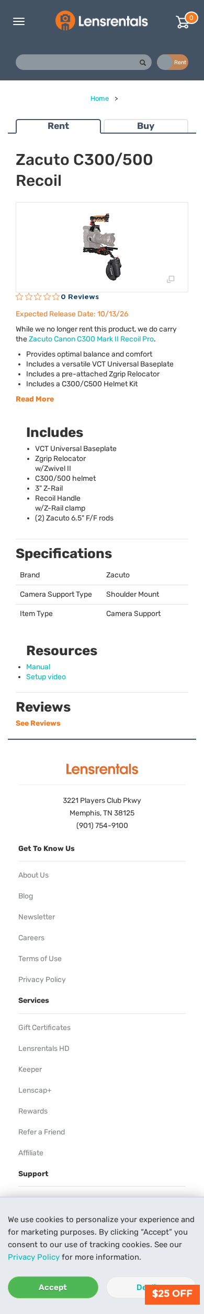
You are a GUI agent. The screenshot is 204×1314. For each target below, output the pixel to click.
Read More (35, 399)
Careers (31, 937)
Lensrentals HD (44, 1048)
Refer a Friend (41, 1132)
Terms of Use (40, 958)
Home (99, 98)
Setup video (46, 676)
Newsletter (36, 917)
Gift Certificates (44, 1027)
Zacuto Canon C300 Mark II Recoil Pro (91, 339)
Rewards (33, 1111)
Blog (25, 896)
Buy (145, 126)
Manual (38, 666)
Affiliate (30, 1153)
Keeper (30, 1069)
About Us (33, 875)
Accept (53, 1287)
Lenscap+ (35, 1090)
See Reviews (38, 723)
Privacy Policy (34, 1257)
